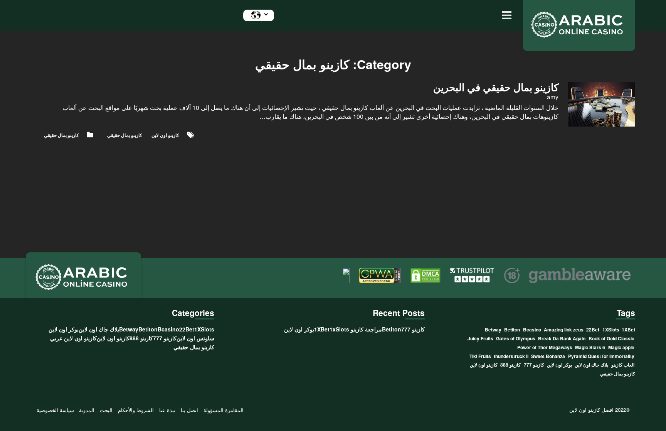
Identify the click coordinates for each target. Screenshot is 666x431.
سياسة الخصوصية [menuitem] (55, 409)
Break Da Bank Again (561, 338)
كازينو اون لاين (165, 135)
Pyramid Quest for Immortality (601, 356)
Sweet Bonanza (548, 356)
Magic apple (621, 347)
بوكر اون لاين (559, 364)
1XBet (628, 329)
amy (552, 96)
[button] (504, 16)
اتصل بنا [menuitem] (189, 409)
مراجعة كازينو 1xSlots (356, 329)
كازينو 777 (534, 364)
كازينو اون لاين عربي (73, 338)
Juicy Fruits (480, 338)
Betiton (512, 329)
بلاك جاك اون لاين (591, 364)
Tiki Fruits (480, 356)
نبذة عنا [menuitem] (167, 409)
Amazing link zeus (564, 329)
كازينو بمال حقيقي (61, 135)
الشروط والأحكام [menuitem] (136, 409)
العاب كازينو (622, 364)
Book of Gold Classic (611, 338)
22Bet (592, 329)
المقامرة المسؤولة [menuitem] (224, 409)
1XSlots (610, 329)
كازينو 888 (510, 364)
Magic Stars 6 (590, 347)
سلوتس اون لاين (195, 338)
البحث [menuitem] (106, 409)
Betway (493, 329)
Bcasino (532, 329)
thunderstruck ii (511, 356)
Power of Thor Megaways (544, 347)
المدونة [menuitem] (86, 409)
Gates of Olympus (515, 338)
